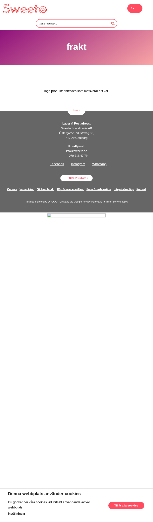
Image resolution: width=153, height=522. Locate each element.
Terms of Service (112, 201)
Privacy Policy (90, 201)
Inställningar (16, 513)
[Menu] (147, 8)
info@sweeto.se (76, 151)
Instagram (78, 164)
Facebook (57, 164)
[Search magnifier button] (113, 23)
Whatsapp (99, 164)
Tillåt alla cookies (126, 505)
